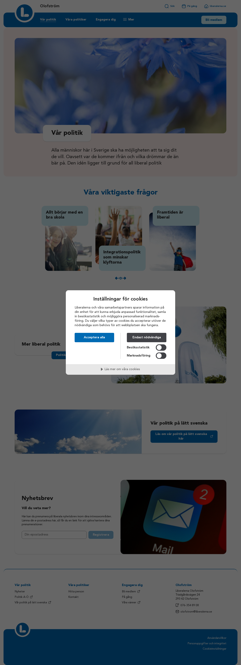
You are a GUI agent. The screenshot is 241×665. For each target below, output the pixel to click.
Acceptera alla (94, 337)
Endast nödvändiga (146, 337)
